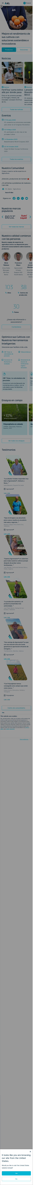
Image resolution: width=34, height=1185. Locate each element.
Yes (16, 1173)
